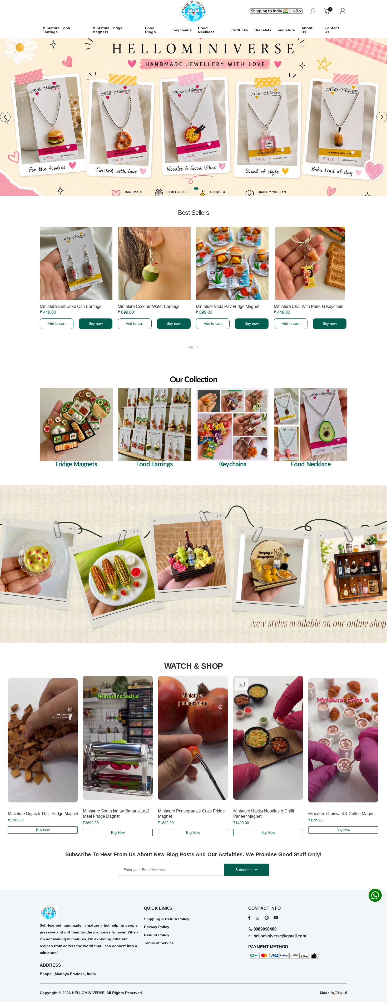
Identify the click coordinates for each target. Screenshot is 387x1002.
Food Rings (150, 30)
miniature (286, 30)
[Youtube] (276, 918)
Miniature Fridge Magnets (107, 30)
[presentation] (5, 117)
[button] (191, 188)
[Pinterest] (267, 918)
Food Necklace (206, 30)
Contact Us (332, 30)
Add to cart (56, 323)
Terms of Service (159, 943)
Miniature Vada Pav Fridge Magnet (71, 306)
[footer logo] (89, 912)
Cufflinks (239, 30)
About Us (307, 30)
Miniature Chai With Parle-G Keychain (152, 306)
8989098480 (264, 929)
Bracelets (262, 30)
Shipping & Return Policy (166, 919)
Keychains (182, 30)
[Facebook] (249, 918)
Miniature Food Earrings (56, 30)
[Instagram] (257, 918)
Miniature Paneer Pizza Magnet (224, 306)
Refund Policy (156, 935)
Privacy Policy (156, 927)
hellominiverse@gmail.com (279, 936)
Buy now (95, 323)
